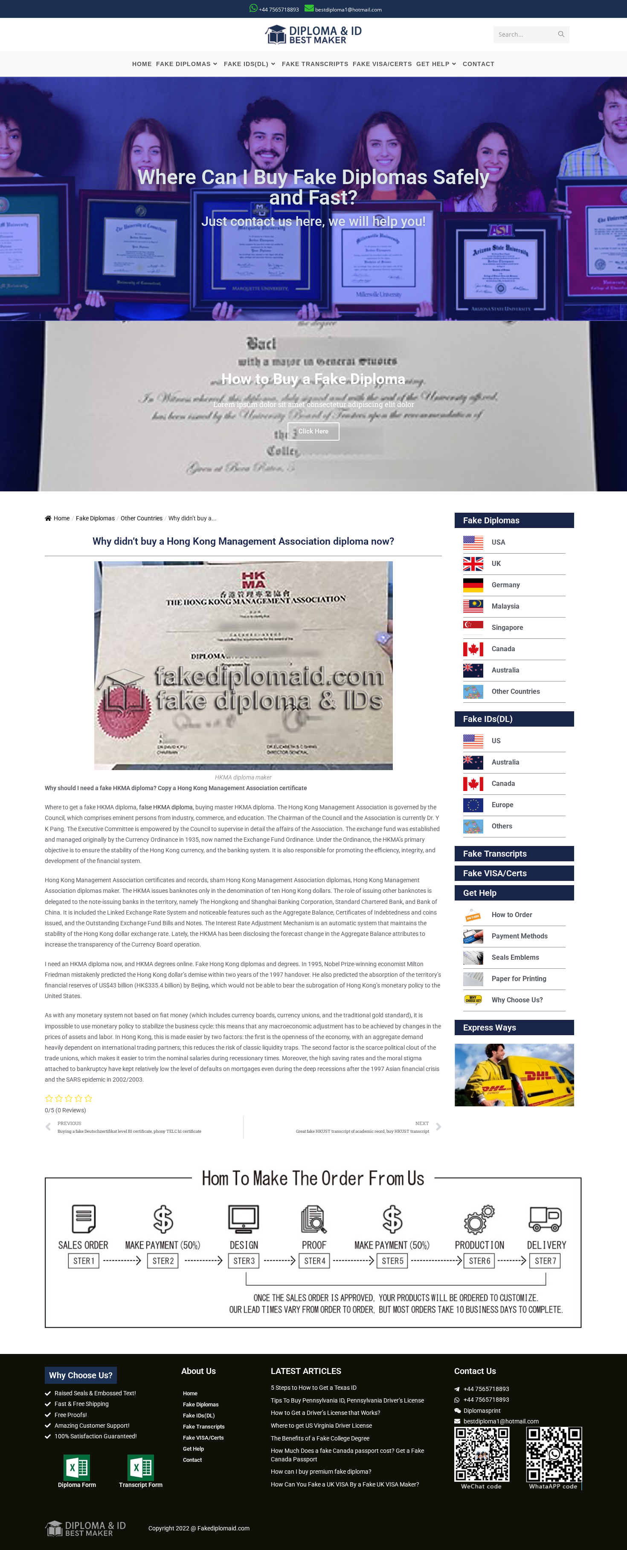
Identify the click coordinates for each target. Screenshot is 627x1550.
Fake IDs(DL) (488, 719)
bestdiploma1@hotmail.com (348, 9)
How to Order (512, 915)
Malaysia (506, 606)
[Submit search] (561, 34)
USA (498, 542)
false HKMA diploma (166, 807)
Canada (503, 649)
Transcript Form (141, 1484)
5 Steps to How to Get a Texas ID (314, 1387)
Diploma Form (77, 1484)
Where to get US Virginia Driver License (321, 1425)
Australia (506, 670)
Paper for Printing (519, 979)
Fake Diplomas (95, 518)
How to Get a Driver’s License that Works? (325, 1412)
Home (62, 518)
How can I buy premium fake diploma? (321, 1471)
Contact (192, 1460)
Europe (503, 805)
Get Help (193, 1449)
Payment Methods (520, 936)
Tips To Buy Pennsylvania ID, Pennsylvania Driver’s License (347, 1400)
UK (496, 564)
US (496, 741)
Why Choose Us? (517, 1000)
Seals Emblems (515, 957)
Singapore (507, 627)
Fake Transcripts (495, 854)
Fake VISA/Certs (495, 873)
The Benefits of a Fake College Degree (320, 1438)
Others (502, 826)
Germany (506, 585)
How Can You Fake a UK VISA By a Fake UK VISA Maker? (345, 1484)
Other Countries (142, 518)
